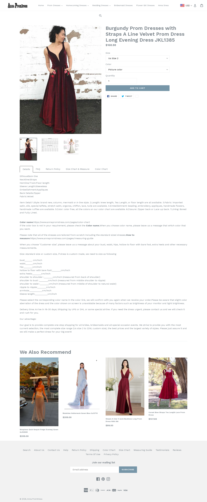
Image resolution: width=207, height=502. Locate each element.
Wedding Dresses (102, 5)
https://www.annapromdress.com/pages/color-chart (62, 222)
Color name (92, 225)
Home (41, 5)
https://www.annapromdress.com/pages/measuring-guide (61, 238)
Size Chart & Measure (77, 169)
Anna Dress (163, 5)
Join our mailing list (103, 462)
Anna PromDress (34, 499)
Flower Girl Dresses (145, 5)
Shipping (94, 450)
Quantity (110, 75)
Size (108, 53)
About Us (39, 450)
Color (108, 64)
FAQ (38, 169)
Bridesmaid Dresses (123, 5)
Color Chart (101, 169)
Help (65, 450)
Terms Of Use (93, 454)
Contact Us (54, 450)
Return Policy (53, 169)
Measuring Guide (143, 450)
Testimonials (162, 450)
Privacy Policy (111, 454)
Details (26, 169)
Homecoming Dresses (78, 5)
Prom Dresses (55, 5)
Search (27, 450)
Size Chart (124, 450)
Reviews (177, 450)
